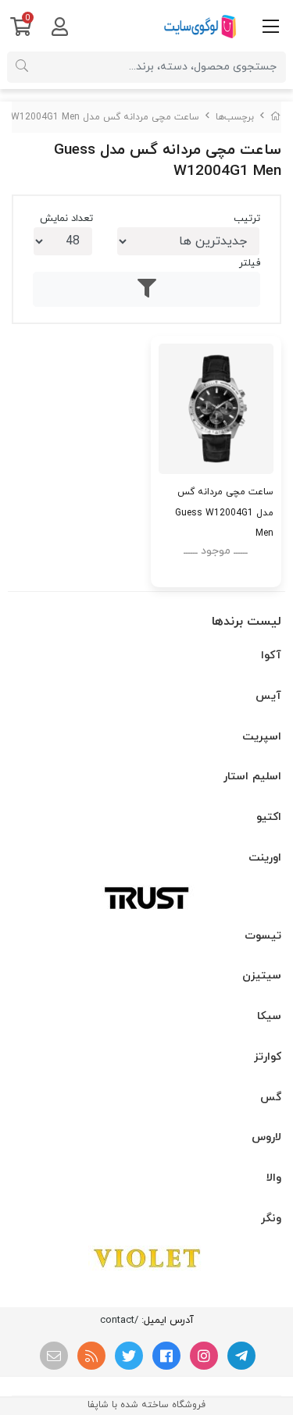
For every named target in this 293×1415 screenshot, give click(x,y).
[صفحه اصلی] (275, 117)
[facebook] (166, 1356)
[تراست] (146, 897)
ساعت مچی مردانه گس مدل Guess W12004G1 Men (224, 512)
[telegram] (241, 1356)
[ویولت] (146, 1258)
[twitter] (129, 1356)
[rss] (91, 1356)
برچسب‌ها (235, 117)
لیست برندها (246, 621)
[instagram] (204, 1356)
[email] (54, 1356)
